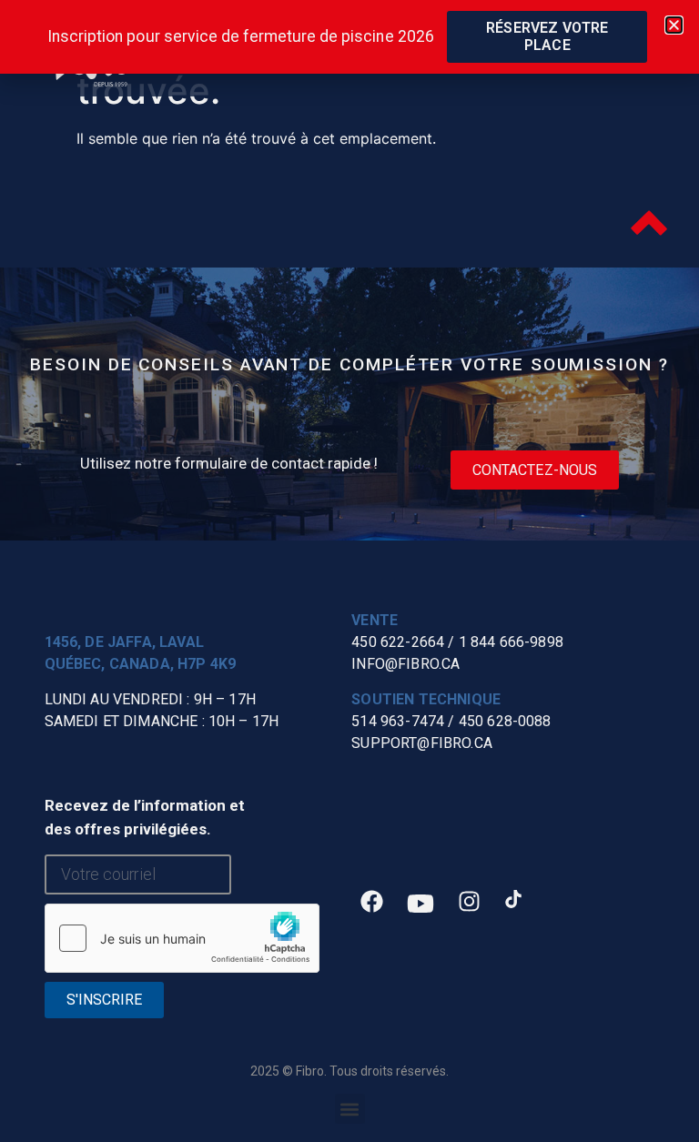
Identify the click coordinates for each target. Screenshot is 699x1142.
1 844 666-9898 (511, 642)
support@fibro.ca (421, 743)
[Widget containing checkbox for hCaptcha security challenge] (182, 938)
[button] (350, 1109)
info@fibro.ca (405, 663)
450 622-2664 (397, 642)
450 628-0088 (505, 721)
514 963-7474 (397, 721)
